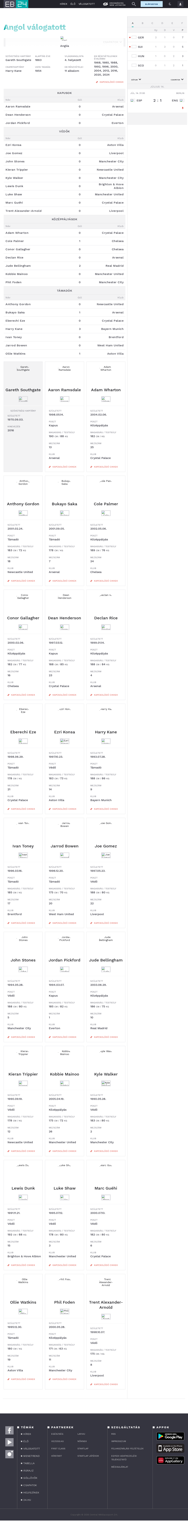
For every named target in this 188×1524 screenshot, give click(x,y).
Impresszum (118, 1441)
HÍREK (64, 4)
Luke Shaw (65, 1188)
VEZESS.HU (57, 1441)
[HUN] (134, 56)
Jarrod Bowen (65, 846)
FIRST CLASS (58, 1448)
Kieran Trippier (23, 1074)
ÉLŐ (72, 4)
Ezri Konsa (64, 732)
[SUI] (134, 47)
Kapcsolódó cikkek (112, 82)
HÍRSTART (56, 1456)
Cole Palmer (106, 504)
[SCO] (134, 65)
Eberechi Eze (23, 732)
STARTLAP (82, 1448)
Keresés (134, 4)
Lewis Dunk (23, 1188)
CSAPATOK (30, 1485)
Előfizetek (151, 4)
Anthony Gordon (23, 504)
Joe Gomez (106, 846)
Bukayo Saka (64, 504)
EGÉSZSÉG (57, 1434)
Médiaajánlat (119, 1467)
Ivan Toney (23, 846)
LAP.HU (81, 1434)
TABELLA (29, 1463)
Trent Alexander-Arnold (106, 1305)
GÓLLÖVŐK (30, 1477)
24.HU (27, 1499)
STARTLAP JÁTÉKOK (88, 1456)
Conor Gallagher (23, 618)
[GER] (134, 37)
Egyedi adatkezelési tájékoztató (124, 1458)
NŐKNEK (82, 1441)
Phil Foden (64, 1302)
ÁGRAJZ (28, 1470)
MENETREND (31, 1455)
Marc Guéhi (106, 1188)
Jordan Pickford (64, 960)
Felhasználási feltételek (127, 1448)
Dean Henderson (64, 618)
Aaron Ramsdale (64, 390)
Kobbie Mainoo (64, 1074)
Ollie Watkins (23, 1302)
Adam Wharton (106, 390)
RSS (113, 1434)
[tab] (133, 23)
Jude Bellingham (106, 960)
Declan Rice (106, 618)
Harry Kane (106, 732)
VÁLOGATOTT (87, 4)
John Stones (23, 960)
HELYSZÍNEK (31, 1492)
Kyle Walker (106, 1074)
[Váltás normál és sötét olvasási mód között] (170, 4)
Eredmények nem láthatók (118, 4)
